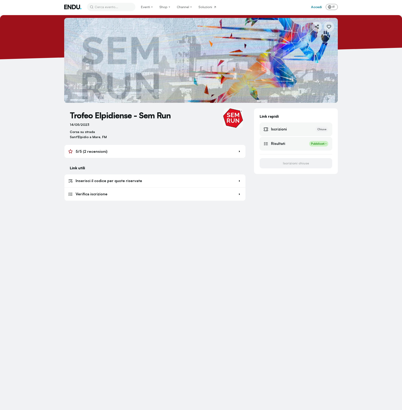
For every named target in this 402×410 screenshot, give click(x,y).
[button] (154, 151)
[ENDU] (72, 7)
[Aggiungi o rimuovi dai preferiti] (329, 27)
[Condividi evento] (317, 27)
